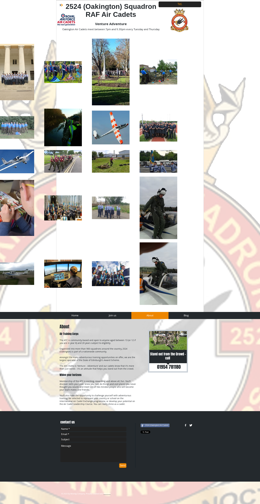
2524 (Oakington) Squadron (111, 6)
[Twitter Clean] (190, 425)
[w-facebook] (185, 425)
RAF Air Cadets (111, 14)
